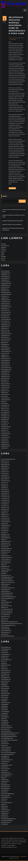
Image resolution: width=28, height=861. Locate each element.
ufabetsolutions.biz (5, 702)
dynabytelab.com (5, 468)
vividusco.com (4, 484)
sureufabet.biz (4, 709)
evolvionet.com (4, 470)
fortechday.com (5, 634)
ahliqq (2, 252)
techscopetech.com (5, 348)
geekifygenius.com (5, 566)
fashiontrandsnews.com (6, 727)
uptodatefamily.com (6, 797)
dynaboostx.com (5, 514)
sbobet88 (11, 838)
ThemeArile (16, 858)
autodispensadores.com (6, 609)
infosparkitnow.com (5, 285)
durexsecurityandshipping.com (8, 752)
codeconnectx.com (5, 310)
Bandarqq (13, 39)
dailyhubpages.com (5, 589)
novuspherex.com (5, 496)
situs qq (3, 258)
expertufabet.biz (5, 686)
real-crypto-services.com (7, 759)
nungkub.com (4, 808)
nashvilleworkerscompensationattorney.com (11, 623)
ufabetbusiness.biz (5, 693)
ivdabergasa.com (5, 756)
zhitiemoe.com (4, 806)
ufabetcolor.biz (4, 697)
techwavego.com (5, 344)
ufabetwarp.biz (4, 683)
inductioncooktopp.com (6, 611)
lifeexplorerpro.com (5, 552)
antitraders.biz (4, 742)
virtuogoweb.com (5, 674)
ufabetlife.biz (4, 700)
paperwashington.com (6, 602)
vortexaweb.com (5, 493)
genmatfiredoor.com (6, 575)
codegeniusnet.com (5, 299)
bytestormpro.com (5, 555)
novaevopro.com (5, 498)
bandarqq (3, 244)
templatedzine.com (5, 784)
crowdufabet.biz (5, 722)
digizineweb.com (5, 308)
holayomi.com (4, 620)
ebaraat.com (4, 667)
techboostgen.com (5, 276)
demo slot (3, 251)
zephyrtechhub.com (6, 433)
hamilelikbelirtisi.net (5, 525)
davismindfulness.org (6, 630)
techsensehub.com (5, 278)
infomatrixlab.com (5, 362)
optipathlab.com (5, 466)
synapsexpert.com (5, 437)
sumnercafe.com (5, 790)
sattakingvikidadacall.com (7, 593)
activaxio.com (4, 532)
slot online (5, 838)
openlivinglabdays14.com (7, 738)
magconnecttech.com (6, 570)
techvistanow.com (5, 315)
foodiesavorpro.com (6, 545)
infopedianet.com (5, 373)
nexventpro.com (5, 505)
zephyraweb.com (5, 491)
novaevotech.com (5, 321)
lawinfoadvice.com (5, 786)
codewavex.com (5, 328)
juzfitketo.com (4, 815)
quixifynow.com (5, 389)
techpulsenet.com (5, 337)
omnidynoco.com (5, 432)
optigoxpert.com (5, 509)
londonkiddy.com (5, 627)
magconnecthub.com (6, 367)
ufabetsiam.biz (4, 690)
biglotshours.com (5, 675)
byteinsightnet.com (5, 305)
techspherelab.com (5, 360)
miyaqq (9, 845)
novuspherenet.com (6, 426)
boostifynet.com (5, 504)
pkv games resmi (5, 245)
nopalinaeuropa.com (6, 822)
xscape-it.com (4, 745)
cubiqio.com (4, 539)
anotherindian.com (5, 809)
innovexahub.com (5, 477)
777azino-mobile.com (6, 747)
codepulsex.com (5, 346)
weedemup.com (5, 604)
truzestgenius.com (5, 335)
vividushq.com (4, 421)
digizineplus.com (5, 380)
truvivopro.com (4, 482)
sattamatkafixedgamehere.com (8, 596)
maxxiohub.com (5, 489)
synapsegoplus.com (5, 371)
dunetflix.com (4, 792)
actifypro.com (4, 512)
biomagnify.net (4, 824)
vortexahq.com (4, 486)
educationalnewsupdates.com (8, 459)
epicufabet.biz (4, 715)
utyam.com (4, 800)
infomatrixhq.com (5, 317)
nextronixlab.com (5, 394)
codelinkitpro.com (5, 274)
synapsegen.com (5, 417)
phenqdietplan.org (5, 788)
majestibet (3, 845)
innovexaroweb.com (6, 351)
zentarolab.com (4, 439)
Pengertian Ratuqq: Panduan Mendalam (12, 224)
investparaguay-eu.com (6, 765)
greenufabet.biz (4, 695)
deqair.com (3, 777)
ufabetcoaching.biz (5, 629)
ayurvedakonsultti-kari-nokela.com (9, 740)
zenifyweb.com (4, 571)
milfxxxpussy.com (5, 795)
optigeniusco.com (5, 495)
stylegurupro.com (5, 536)
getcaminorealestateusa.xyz (7, 636)
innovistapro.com (5, 518)
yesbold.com (4, 663)
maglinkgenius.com (5, 324)
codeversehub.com (5, 364)
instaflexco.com (5, 516)
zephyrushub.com (5, 464)
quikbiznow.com (5, 441)
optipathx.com (4, 392)
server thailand (22, 841)
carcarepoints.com (5, 772)
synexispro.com (5, 618)
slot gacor (3, 249)
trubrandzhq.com (5, 502)
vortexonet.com (5, 473)
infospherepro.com (5, 543)
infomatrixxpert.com (6, 312)
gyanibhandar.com (5, 681)
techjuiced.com (4, 668)
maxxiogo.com (4, 403)
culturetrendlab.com (6, 559)
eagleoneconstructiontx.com (8, 582)
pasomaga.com (4, 817)
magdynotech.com (5, 376)
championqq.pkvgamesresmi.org (8, 847)
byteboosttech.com (5, 670)
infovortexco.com (5, 340)
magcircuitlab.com (5, 326)
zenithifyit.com (4, 487)
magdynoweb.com (5, 349)
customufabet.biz (5, 711)
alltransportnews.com (6, 725)
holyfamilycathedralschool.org (8, 625)
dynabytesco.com (5, 534)
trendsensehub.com (6, 561)
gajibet (13, 845)
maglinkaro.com (5, 355)
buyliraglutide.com (5, 677)
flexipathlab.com (5, 419)
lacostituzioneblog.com (6, 802)
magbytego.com (5, 298)
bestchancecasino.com (6, 605)
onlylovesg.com (4, 586)
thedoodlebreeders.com (6, 774)
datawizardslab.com (5, 537)
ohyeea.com (4, 804)
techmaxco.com (5, 528)
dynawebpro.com (5, 415)
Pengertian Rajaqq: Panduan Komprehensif (12, 220)
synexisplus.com (5, 471)
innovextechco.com (5, 323)
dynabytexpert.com (5, 399)
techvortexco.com (5, 287)
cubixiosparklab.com (6, 319)
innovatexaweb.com (6, 282)
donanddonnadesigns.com (7, 580)
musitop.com (4, 799)
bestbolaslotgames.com (6, 595)
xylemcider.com (5, 811)
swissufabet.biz (4, 692)
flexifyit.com (4, 401)
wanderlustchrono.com (6, 557)
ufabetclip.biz (4, 684)
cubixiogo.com (4, 424)
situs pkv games (7, 841)
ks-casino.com (4, 770)
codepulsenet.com (5, 374)
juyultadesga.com (5, 758)
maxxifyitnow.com (5, 387)
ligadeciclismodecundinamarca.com (9, 621)
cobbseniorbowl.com (6, 749)
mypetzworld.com (5, 761)
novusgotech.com (5, 405)
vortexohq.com (4, 546)
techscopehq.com (5, 378)
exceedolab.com (5, 530)
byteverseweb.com (5, 365)
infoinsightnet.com (5, 301)
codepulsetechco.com (6, 306)
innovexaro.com (5, 382)
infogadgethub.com (5, 273)
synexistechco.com (5, 480)
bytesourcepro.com (5, 358)
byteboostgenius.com (6, 369)
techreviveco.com (5, 353)
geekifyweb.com (5, 289)
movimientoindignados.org (7, 793)
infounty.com (4, 763)
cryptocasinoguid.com (6, 731)
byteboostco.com (5, 330)
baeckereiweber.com (6, 647)
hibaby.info (3, 600)
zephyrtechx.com (5, 507)
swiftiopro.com (4, 523)
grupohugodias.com (6, 776)
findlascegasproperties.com (7, 577)
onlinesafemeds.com (6, 679)
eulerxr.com (4, 564)
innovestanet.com (5, 398)
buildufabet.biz (4, 724)
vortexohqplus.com (5, 521)
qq (1, 838)
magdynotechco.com (6, 283)
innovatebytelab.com (6, 294)
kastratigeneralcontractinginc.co (8, 734)
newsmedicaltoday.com (6, 612)
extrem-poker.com (5, 768)
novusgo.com (4, 554)
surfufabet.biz (4, 706)
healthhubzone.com (6, 665)
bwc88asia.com (4, 767)
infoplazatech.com (5, 290)
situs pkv (3, 260)
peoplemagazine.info (6, 649)
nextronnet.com (5, 407)
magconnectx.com (5, 616)
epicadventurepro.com (6, 548)
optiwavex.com (4, 430)
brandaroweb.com (5, 446)
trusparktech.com (5, 500)
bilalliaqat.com (4, 607)
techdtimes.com (5, 656)
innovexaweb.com (5, 412)
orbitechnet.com (5, 428)
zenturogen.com (5, 410)
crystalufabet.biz (5, 717)
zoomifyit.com (4, 448)
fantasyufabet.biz (5, 688)
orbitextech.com (5, 568)
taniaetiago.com (5, 813)
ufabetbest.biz (4, 708)
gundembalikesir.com (6, 659)
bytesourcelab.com (5, 383)
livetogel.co (3, 573)
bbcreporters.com (5, 729)
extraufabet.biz (4, 699)
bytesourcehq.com (5, 303)
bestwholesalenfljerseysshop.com (9, 736)
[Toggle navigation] (25, 10)
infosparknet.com (5, 385)
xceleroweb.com (5, 442)
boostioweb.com (5, 462)
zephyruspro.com (5, 391)
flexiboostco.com (5, 461)
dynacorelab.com (5, 478)
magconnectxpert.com (6, 333)
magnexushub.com (5, 672)
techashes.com (4, 650)
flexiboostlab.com (5, 520)
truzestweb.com (5, 435)
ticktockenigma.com (6, 562)
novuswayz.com (5, 511)
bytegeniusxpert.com (6, 292)
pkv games (12, 188)
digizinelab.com (4, 342)
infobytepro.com (5, 296)
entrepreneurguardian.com (7, 598)
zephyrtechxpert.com (6, 339)
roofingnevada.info (5, 614)
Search (5, 196)
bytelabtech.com (5, 280)
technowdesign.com (6, 750)
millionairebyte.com (5, 632)
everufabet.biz (4, 720)
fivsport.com (4, 783)
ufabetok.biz (4, 718)
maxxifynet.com (5, 475)
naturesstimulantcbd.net (7, 820)
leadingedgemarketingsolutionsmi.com (10, 733)
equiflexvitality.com (5, 584)
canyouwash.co (4, 652)
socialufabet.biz (4, 704)
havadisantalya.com (5, 654)
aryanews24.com (5, 743)
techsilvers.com (4, 779)
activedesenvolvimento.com (7, 587)
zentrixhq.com (4, 396)
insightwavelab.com (5, 550)
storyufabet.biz (4, 713)
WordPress (17, 856)
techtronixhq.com (5, 271)
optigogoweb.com (5, 444)
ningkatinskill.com (5, 781)
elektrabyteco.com (5, 332)
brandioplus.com (5, 414)
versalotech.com (5, 527)
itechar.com (4, 661)
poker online (9, 840)
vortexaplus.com (5, 423)
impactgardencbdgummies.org (8, 818)
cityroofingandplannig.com (7, 754)
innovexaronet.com (5, 314)
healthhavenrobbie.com (6, 578)
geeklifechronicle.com (6, 541)
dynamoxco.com (5, 408)
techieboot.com (5, 658)
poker (2, 254)
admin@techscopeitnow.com (16, 37)
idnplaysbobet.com (5, 591)
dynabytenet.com (5, 357)
